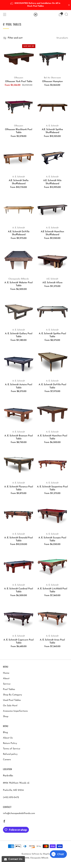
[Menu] (4, 14)
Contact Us (14, 859)
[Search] (66, 14)
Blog (5, 732)
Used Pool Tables (12, 700)
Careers (7, 759)
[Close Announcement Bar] (69, 5)
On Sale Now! (10, 705)
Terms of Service (11, 749)
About (6, 678)
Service (6, 684)
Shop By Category (12, 695)
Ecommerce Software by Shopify (36, 854)
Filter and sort (15, 38)
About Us (8, 738)
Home (6, 673)
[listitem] (36, 5)
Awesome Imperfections (15, 711)
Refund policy (10, 754)
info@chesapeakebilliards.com (19, 813)
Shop (5, 716)
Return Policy (10, 743)
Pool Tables (9, 689)
